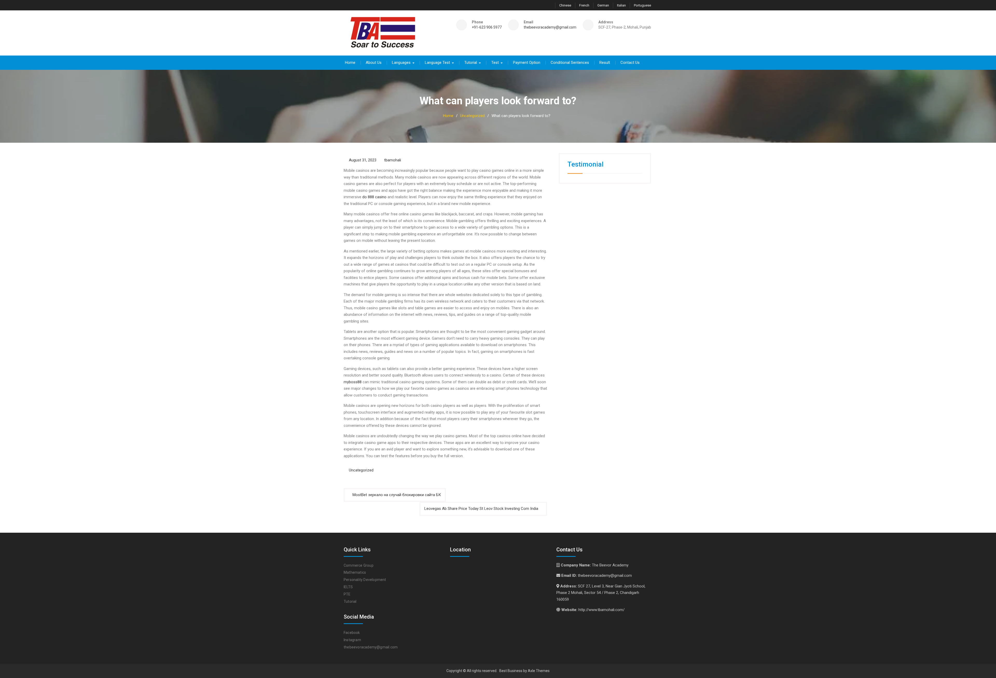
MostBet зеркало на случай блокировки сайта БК (396, 494)
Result (604, 62)
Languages (401, 62)
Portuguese (642, 5)
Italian (621, 5)
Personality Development (365, 580)
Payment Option (526, 62)
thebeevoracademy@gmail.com (550, 27)
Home (350, 62)
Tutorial (470, 62)
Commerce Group (359, 565)
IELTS (348, 587)
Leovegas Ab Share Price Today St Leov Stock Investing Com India (481, 508)
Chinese (565, 5)
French (584, 5)
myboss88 (353, 382)
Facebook (352, 633)
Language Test (437, 62)
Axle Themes (539, 671)
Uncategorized (361, 470)
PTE (347, 594)
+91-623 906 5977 (487, 27)
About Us (374, 62)
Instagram (352, 640)
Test (495, 62)
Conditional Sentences (570, 62)
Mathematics (355, 572)
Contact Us (630, 62)
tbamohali (392, 160)
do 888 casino (374, 197)
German (603, 5)
